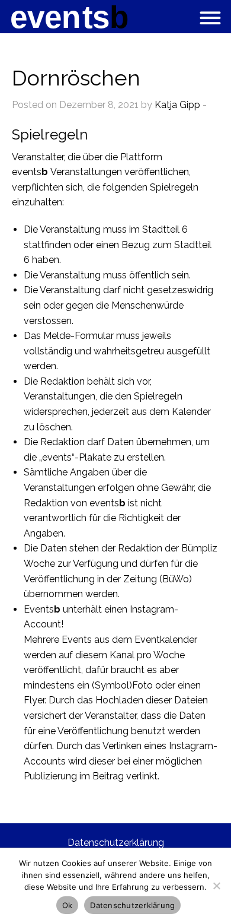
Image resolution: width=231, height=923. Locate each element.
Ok (67, 905)
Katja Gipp (177, 104)
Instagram (152, 609)
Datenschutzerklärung (116, 842)
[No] (216, 886)
